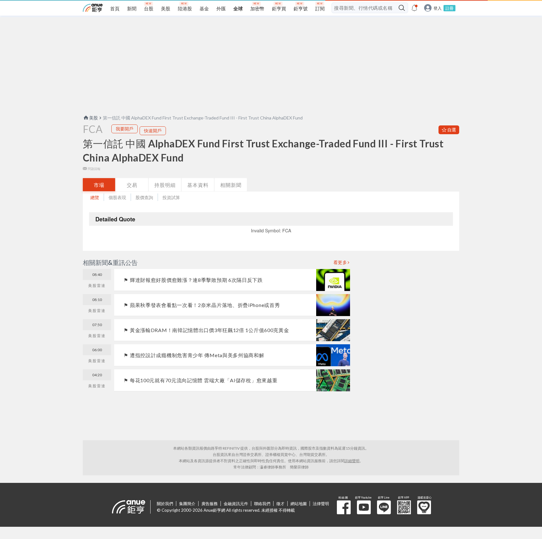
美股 (93, 117)
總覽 (94, 197)
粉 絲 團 (344, 507)
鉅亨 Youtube (364, 507)
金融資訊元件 (236, 503)
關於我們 (165, 503)
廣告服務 (209, 503)
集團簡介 (187, 503)
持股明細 (165, 185)
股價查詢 (144, 197)
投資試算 (171, 197)
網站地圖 (298, 503)
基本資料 (198, 185)
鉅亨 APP (404, 507)
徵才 (280, 503)
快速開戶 (153, 130)
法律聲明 (321, 503)
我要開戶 (124, 128)
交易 (132, 185)
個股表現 (117, 197)
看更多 (340, 262)
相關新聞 (231, 185)
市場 (99, 185)
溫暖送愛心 (424, 507)
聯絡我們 (262, 503)
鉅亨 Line (384, 507)
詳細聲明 (351, 460)
